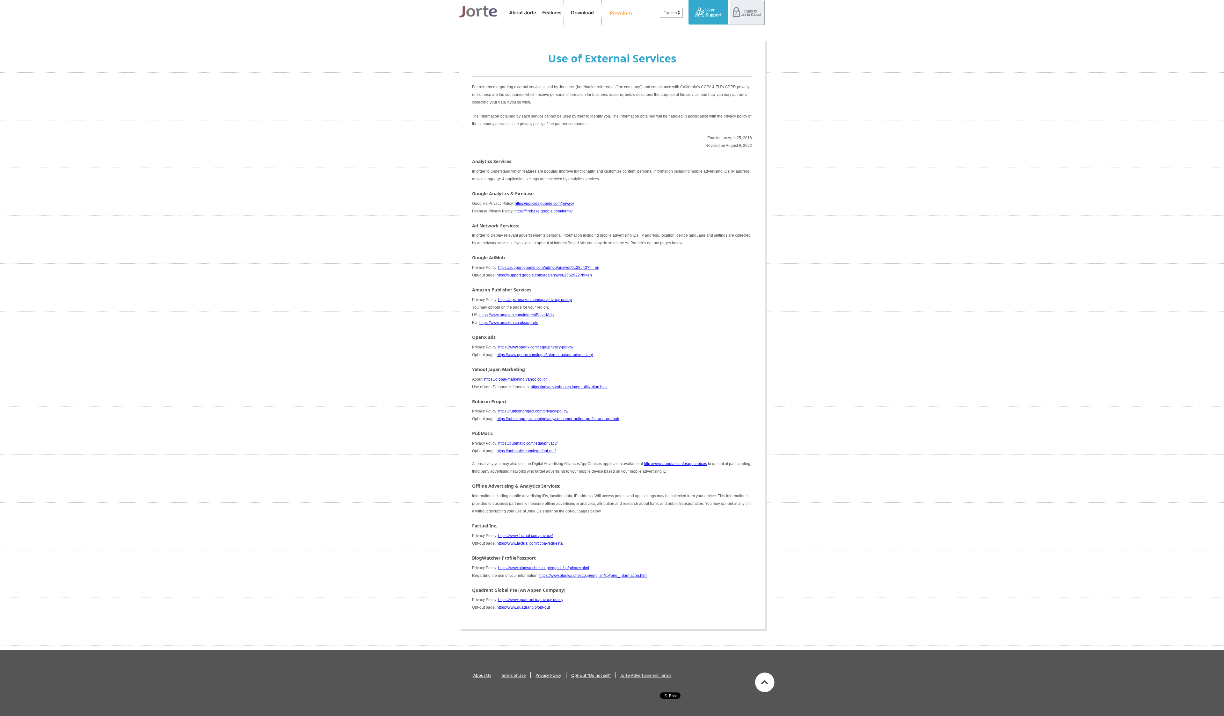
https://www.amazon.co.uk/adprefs (508, 322)
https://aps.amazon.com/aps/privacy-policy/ (535, 299)
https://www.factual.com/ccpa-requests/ (530, 543)
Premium (619, 12)
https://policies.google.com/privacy (544, 203)
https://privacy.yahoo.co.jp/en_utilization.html (569, 387)
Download (583, 12)
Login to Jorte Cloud (747, 12)
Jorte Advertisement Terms (646, 675)
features (552, 12)
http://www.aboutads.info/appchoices (675, 464)
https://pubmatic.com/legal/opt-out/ (526, 451)
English (670, 13)
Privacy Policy (548, 675)
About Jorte (522, 12)
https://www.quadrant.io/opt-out (523, 607)
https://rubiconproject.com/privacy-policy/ (533, 411)
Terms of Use (513, 675)
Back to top (765, 682)
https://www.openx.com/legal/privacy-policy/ (535, 347)
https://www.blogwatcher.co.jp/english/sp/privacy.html (543, 568)
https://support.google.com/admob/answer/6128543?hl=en (548, 267)
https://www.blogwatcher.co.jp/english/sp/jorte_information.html (593, 575)
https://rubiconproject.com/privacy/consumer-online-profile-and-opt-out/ (558, 419)
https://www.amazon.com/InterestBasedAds (516, 315)
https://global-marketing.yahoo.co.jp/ (515, 379)
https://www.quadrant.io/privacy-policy (530, 600)
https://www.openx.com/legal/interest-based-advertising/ (545, 355)
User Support (709, 12)
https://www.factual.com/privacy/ (525, 535)
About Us (482, 675)
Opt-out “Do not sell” (591, 675)
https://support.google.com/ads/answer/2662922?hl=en (544, 275)
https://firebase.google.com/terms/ (543, 211)
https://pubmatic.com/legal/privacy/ (527, 443)
